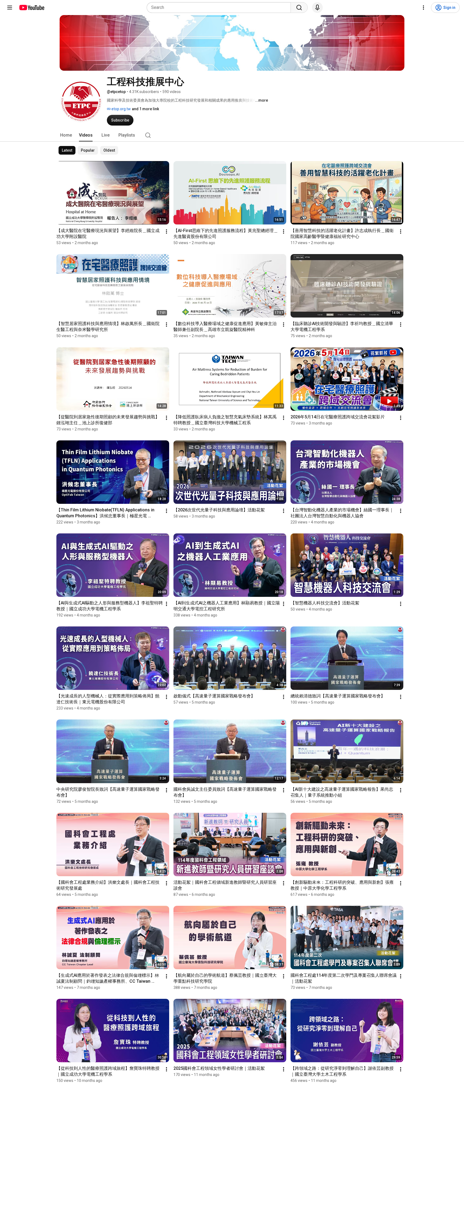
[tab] (66, 135)
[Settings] (423, 7)
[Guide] (9, 7)
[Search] (299, 7)
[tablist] (232, 135)
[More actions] (166, 231)
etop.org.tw (121, 109)
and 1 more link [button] (145, 109)
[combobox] (220, 7)
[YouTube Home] (31, 7)
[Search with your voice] (317, 7)
